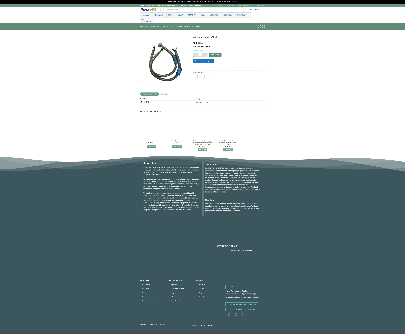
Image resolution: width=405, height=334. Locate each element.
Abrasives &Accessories (158, 15)
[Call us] (241, 314)
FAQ (172, 297)
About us (202, 284)
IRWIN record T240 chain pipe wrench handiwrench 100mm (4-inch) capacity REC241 (202, 142)
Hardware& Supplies (214, 15)
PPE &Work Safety (146, 20)
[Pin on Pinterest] (205, 76)
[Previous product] (263, 26)
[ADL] (196, 68)
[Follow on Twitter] (234, 314)
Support (173, 293)
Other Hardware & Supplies (172, 26)
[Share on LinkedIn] (209, 76)
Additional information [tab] (149, 94)
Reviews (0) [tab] (164, 94)
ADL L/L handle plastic (177, 141)
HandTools (170, 15)
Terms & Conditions (177, 301)
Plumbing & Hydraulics (192, 26)
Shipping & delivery (177, 289)
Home (142, 26)
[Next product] (259, 26)
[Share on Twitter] (198, 76)
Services (201, 289)
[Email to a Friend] (202, 76)
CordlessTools (192, 15)
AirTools (203, 15)
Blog (200, 293)
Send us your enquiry (203, 61)
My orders (145, 289)
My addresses (146, 293)
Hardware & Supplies (152, 26)
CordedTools (180, 15)
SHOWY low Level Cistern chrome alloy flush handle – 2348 (228, 142)
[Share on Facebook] (195, 76)
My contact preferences (149, 297)
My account (146, 284)
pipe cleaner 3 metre (151, 141)
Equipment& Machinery (227, 15)
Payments (174, 284)
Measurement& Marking (242, 15)
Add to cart (215, 54)
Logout (144, 301)
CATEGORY (145, 15)
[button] (263, 9)
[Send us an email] (237, 314)
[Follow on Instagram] (230, 314)
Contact (201, 297)
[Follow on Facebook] (227, 314)
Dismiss (234, 2)
